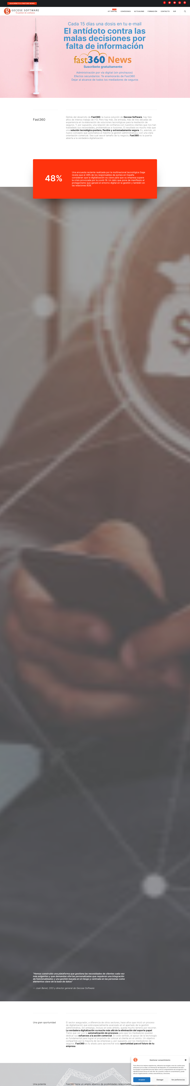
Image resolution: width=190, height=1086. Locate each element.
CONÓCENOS (126, 11)
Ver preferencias (178, 1080)
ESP (174, 11)
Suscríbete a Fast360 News (22, 3)
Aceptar (142, 1080)
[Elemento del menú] (165, 2)
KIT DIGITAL (112, 11)
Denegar (160, 1080)
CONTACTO (165, 11)
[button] (186, 1060)
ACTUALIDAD (139, 11)
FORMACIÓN (152, 11)
